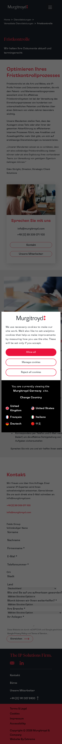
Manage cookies (31, 362)
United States (45, 408)
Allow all (31, 352)
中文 (38, 423)
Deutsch (15, 423)
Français (16, 417)
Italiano (41, 417)
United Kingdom (15, 408)
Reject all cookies (31, 372)
